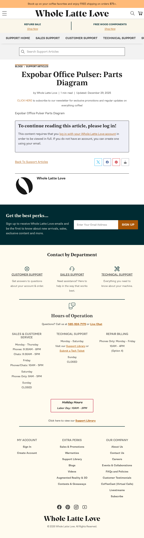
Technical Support (119, 38)
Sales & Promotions (72, 446)
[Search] (132, 13)
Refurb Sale (32, 24)
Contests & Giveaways (72, 484)
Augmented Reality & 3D (72, 477)
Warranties (72, 453)
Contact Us (117, 453)
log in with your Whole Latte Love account (87, 134)
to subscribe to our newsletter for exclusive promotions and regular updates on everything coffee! (72, 103)
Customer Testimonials (117, 477)
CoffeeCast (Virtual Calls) (117, 484)
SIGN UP (128, 225)
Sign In (27, 446)
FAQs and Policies (117, 471)
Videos (72, 471)
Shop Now (32, 29)
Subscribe (117, 496)
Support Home (18, 38)
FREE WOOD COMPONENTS (110, 24)
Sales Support (48, 38)
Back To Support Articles (31, 162)
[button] (4, 13)
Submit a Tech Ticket (72, 350)
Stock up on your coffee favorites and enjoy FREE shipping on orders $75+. (72, 3)
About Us (117, 446)
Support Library (75, 346)
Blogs (72, 465)
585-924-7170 (77, 324)
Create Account (27, 453)
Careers (117, 459)
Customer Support (81, 38)
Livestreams (117, 490)
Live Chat (96, 324)
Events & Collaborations (117, 465)
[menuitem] (27, 447)
